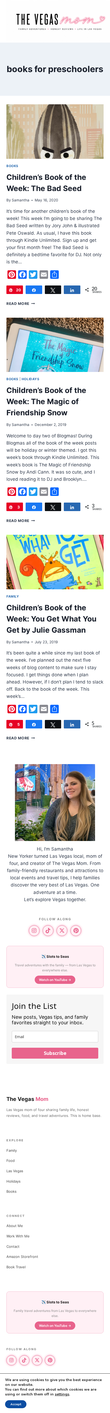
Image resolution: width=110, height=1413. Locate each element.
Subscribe (55, 1053)
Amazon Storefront (22, 1256)
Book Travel (16, 1267)
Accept (15, 1404)
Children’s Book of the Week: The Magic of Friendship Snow (46, 401)
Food (10, 1160)
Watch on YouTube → (55, 980)
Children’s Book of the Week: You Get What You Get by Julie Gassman (51, 619)
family (12, 596)
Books (12, 166)
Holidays (31, 379)
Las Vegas (14, 1171)
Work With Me (18, 1236)
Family (11, 1150)
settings (62, 1394)
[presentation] (55, 131)
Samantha (20, 200)
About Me (14, 1226)
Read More (20, 303)
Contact (12, 1246)
